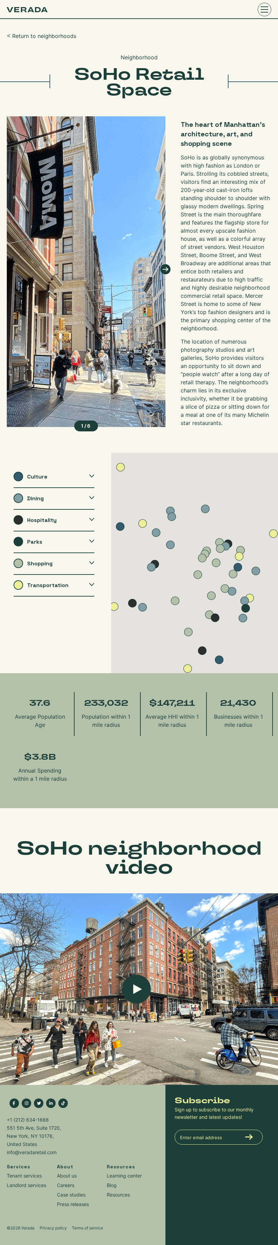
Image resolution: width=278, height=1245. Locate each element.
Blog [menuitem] (112, 1185)
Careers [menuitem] (65, 1185)
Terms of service (87, 1227)
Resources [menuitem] (118, 1195)
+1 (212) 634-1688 (28, 1120)
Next (165, 269)
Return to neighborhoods (41, 37)
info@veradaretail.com (32, 1152)
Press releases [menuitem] (73, 1204)
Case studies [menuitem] (71, 1195)
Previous (7, 269)
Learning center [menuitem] (124, 1176)
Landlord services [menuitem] (26, 1185)
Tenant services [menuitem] (24, 1176)
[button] (120, 526)
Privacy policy (53, 1227)
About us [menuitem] (67, 1176)
